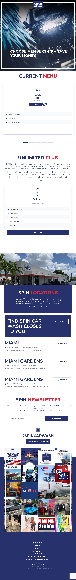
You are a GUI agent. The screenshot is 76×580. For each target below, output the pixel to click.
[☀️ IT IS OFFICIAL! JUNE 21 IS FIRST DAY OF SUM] (12, 490)
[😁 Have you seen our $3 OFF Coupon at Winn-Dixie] (46, 507)
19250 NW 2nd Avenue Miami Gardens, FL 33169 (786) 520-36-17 (28, 386)
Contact (37, 551)
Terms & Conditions (37, 557)
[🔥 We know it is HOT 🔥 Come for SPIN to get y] (29, 473)
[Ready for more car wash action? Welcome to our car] (12, 473)
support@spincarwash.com (30, 347)
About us (37, 543)
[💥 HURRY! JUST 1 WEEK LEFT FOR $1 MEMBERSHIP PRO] (63, 473)
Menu (37, 546)
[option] (38, 109)
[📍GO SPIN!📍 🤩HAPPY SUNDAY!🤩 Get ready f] (63, 523)
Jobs (37, 548)
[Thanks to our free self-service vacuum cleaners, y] (63, 456)
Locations (37, 554)
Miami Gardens (47, 304)
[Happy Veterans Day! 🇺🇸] (12, 456)
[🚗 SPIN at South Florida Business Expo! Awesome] (63, 507)
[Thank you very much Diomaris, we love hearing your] (46, 456)
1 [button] (25, 142)
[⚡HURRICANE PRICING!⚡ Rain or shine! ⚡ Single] (63, 490)
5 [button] (50, 142)
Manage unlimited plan (37, 559)
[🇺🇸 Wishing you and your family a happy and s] (46, 473)
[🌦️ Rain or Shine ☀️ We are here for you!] (12, 507)
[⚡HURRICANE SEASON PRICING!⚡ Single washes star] (46, 523)
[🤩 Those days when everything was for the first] (29, 523)
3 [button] (38, 142)
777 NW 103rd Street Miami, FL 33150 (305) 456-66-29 (25, 350)
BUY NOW (38, 233)
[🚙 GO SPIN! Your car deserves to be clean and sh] (29, 507)
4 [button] (44, 142)
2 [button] (31, 142)
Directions (60, 321)
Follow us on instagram (38, 441)
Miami (36, 304)
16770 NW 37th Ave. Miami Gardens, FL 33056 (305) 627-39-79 (27, 368)
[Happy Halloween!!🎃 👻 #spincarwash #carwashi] (29, 456)
